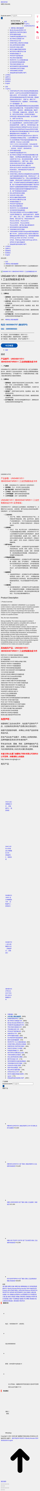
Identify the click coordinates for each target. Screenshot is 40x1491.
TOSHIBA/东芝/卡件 (13, 1029)
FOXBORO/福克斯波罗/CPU (16, 1025)
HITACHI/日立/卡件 (13, 1072)
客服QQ (37, 27)
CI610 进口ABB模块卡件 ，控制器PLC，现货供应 (8, 806)
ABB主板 (17, 1286)
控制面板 (28, 1296)
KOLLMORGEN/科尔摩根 (15, 1057)
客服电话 (37, 22)
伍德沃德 (33, 1292)
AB (3, 1286)
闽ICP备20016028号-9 (19, 1438)
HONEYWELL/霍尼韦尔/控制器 (17, 1044)
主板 (24, 1292)
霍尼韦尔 (22, 1301)
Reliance (27, 1290)
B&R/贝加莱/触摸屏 (13, 1040)
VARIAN (11, 1292)
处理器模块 (24, 1294)
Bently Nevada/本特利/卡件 (16, 1023)
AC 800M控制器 (32, 1286)
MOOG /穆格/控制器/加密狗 (16, 1074)
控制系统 (22, 1296)
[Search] (2, 18)
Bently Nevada (12, 1288)
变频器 (12, 1294)
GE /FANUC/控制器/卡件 (15, 1021)
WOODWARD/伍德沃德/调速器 (17, 1061)
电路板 (22, 1299)
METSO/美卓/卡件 (13, 1059)
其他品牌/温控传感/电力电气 (16, 1078)
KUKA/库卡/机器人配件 (14, 1065)
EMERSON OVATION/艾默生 (16, 1046)
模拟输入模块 (8, 1299)
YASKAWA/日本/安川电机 (15, 1063)
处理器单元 (17, 1294)
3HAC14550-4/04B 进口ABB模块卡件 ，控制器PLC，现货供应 (8, 853)
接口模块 (8, 1296)
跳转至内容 (4, 2)
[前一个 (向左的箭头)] (2, 1489)
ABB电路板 (23, 1286)
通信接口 (11, 1301)
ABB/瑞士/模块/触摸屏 (11, 319)
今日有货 (9, 345)
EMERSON (33, 1288)
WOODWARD (19, 1292)
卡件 (8, 1294)
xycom (9, 1076)
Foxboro (5, 1290)
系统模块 (32, 1299)
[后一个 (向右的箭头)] (4, 1489)
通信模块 (16, 1301)
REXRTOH (6, 1292)
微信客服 (37, 32)
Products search (6, 15)
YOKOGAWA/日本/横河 (14, 1055)
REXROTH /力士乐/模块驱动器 (17, 1042)
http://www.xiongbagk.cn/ (10, 759)
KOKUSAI (22, 1290)
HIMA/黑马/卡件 (12, 1033)
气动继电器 (16, 1299)
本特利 (33, 1296)
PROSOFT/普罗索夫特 (14, 1031)
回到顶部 (37, 16)
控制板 (18, 1296)
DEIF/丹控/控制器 (13, 1067)
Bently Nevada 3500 (23, 1288)
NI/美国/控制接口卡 (13, 1050)
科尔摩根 (26, 1299)
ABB (6, 1286)
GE (9, 1290)
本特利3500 (4, 1440)
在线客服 (37, 37)
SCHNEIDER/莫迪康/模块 (15, 1038)
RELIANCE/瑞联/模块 (14, 1069)
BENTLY (5, 1288)
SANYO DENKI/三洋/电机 (15, 1048)
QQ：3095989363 (9, 328)
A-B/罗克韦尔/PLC (13, 1018)
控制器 (13, 1296)
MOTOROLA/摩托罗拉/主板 (16, 1052)
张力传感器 (31, 1294)
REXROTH (34, 1290)
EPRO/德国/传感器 (13, 1035)
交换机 (28, 1292)
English (10, 1440)
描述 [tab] (6, 350)
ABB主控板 (11, 1286)
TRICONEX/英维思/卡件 (15, 1027)
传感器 (5, 1294)
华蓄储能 (10, 1014)
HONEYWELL (14, 1290)
